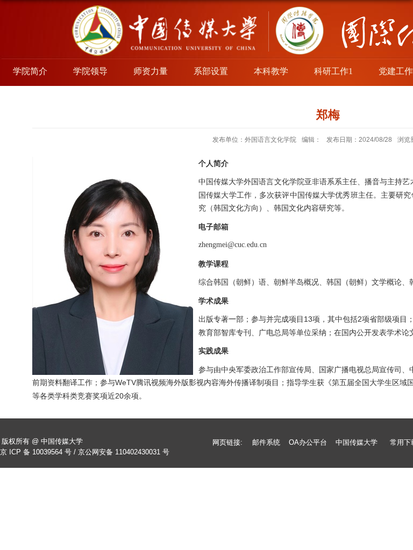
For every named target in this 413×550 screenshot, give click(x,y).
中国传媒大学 (357, 442)
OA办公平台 (308, 442)
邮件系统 (266, 442)
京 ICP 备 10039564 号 (36, 452)
